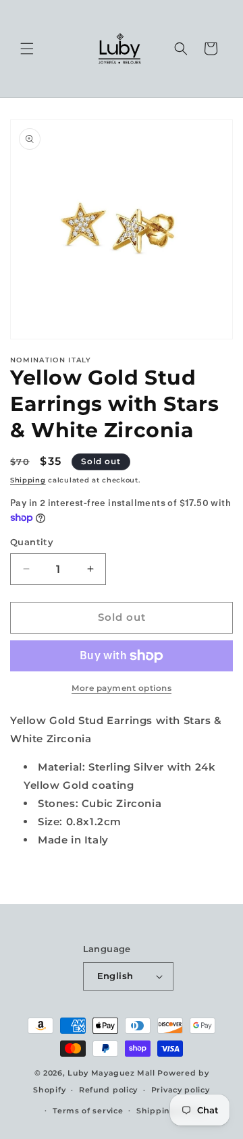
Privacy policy (180, 1089)
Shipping (28, 480)
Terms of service (88, 1110)
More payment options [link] (121, 688)
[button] (27, 48)
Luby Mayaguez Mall (111, 1073)
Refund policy (108, 1089)
